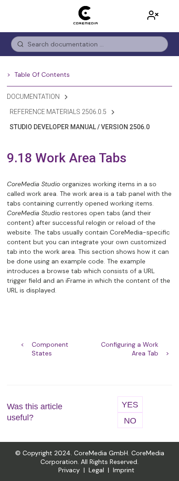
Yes (130, 404)
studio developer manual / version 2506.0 (80, 127)
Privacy (69, 470)
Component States (50, 345)
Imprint (123, 470)
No (130, 420)
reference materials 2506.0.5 (58, 111)
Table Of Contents (42, 74)
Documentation (33, 96)
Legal (96, 470)
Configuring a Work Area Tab (129, 345)
